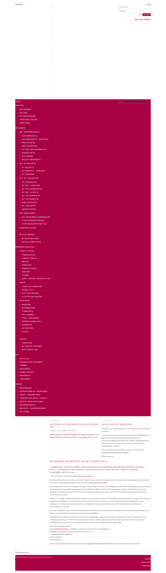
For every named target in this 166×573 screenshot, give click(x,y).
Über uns (19, 105)
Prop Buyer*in (28, 143)
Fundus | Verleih (27, 251)
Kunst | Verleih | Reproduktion (36, 279)
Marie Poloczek (86, 435)
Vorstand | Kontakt (29, 119)
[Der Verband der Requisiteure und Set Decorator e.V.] (31, 4)
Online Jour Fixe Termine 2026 (117, 424)
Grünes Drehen (26, 372)
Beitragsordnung (28, 116)
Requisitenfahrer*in (31, 160)
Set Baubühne (28, 174)
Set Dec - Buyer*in (30, 192)
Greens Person (29, 209)
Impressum (25, 123)
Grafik (22, 282)
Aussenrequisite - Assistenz (35, 139)
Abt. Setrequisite (28, 163)
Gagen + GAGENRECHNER (30, 395)
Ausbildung (27, 343)
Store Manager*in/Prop (33, 220)
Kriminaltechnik (29, 268)
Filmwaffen (27, 325)
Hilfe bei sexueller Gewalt (32, 401)
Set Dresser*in (29, 206)
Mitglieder (20, 128)
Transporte (27, 311)
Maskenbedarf (28, 308)
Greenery (26, 272)
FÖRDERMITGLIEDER (28, 228)
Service (23, 339)
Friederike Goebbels (70, 435)
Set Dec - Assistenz (31, 185)
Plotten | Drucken (30, 293)
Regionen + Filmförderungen (33, 408)
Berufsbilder (26, 388)
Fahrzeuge (27, 265)
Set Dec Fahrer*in (30, 199)
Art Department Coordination (36, 217)
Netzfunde (24, 412)
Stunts (25, 332)
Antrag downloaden (31, 242)
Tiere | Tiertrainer (30, 318)
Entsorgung (27, 328)
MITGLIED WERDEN (143, 19)
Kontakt (148, 559)
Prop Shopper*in (29, 146)
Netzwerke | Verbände (32, 346)
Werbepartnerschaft (25, 247)
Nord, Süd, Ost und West (98, 483)
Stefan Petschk (68, 437)
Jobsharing (25, 379)
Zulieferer (24, 301)
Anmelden (147, 14)
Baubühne (26, 304)
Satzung (24, 113)
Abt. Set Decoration (29, 178)
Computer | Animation (32, 286)
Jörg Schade (82, 437)
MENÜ (17, 101)
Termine (23, 365)
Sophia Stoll (54, 437)
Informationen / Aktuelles (82, 476)
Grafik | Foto (28, 290)
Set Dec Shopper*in (31, 196)
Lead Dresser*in (29, 202)
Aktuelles (24, 359)
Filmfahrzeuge (28, 255)
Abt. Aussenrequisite (29, 132)
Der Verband (25, 109)
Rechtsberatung (30, 350)
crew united (116, 522)
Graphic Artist (29, 153)
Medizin (25, 262)
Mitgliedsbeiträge (30, 238)
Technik (25, 275)
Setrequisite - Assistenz (33, 171)
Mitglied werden (27, 235)
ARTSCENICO (25, 369)
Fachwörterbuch (27, 405)
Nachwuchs (25, 376)
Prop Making (27, 156)
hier (72, 472)
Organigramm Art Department (34, 391)
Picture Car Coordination (34, 149)
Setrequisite (28, 167)
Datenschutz (146, 562)
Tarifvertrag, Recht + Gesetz (33, 398)
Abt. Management (28, 213)
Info (17, 355)
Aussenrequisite (29, 136)
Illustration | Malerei (32, 297)
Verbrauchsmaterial (31, 321)
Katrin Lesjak (54, 435)
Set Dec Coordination (32, 189)
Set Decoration (29, 182)
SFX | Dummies (28, 315)
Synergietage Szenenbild (31, 362)
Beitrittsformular (62, 529)
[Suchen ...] (150, 101)
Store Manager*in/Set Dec (34, 224)
